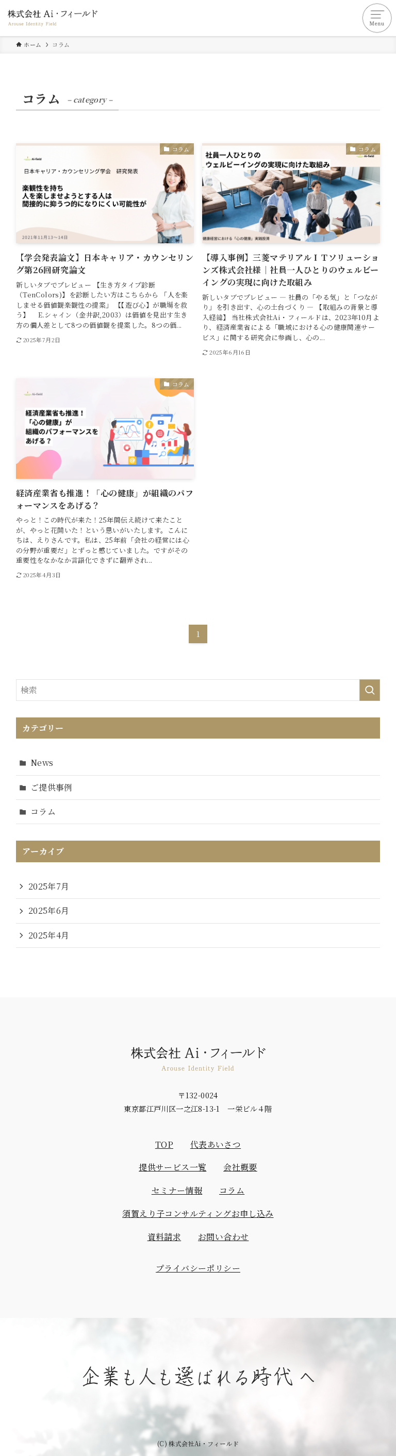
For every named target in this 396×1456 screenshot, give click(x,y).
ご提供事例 (51, 787)
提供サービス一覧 (172, 1167)
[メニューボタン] (378, 18)
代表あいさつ (215, 1144)
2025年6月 (49, 910)
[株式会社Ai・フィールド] (52, 18)
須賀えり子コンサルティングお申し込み (197, 1213)
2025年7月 (49, 886)
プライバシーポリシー (198, 1268)
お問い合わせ (223, 1237)
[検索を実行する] (369, 690)
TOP (164, 1144)
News (42, 762)
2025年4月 (49, 935)
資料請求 (164, 1237)
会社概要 (240, 1167)
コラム (43, 811)
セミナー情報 (177, 1190)
